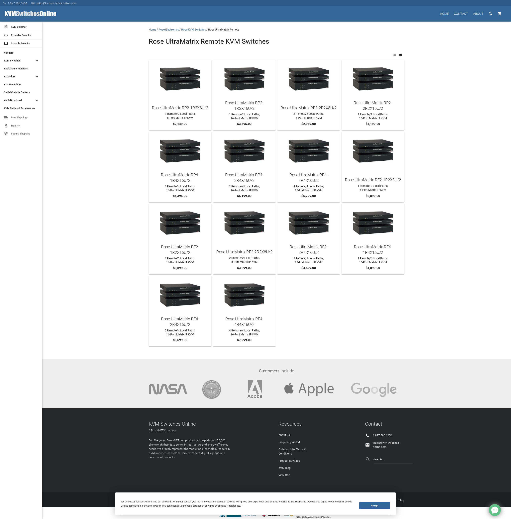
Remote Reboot (12, 84)
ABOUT (478, 14)
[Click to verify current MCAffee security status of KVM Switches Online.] (271, 517)
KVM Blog (284, 468)
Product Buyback (289, 460)
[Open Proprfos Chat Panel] (495, 510)
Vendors (9, 52)
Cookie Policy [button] (153, 505)
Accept (374, 505)
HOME (444, 14)
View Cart (284, 475)
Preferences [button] (234, 505)
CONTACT (461, 14)
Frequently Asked (289, 442)
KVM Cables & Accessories (19, 108)
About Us (284, 435)
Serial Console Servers (17, 92)
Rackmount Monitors (16, 68)
